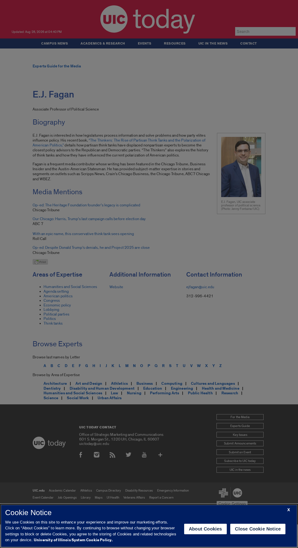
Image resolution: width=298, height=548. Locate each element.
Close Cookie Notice (258, 528)
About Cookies (205, 528)
